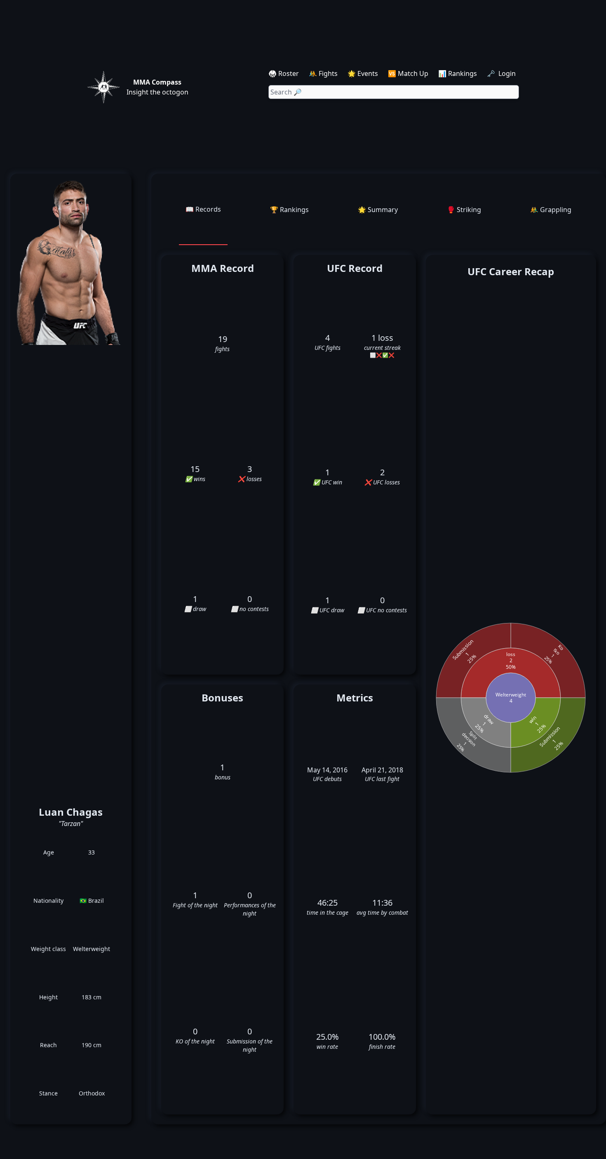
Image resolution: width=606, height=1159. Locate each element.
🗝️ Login (502, 73)
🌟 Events (363, 73)
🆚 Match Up (408, 73)
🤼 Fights (323, 73)
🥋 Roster (283, 73)
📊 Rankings (457, 73)
